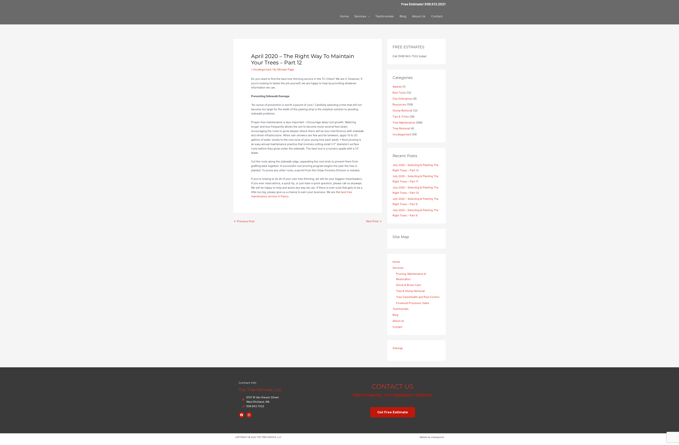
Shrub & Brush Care (408, 285)
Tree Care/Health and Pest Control (417, 297)
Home (344, 16)
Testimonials (384, 16)
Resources (399, 104)
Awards (397, 86)
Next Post (374, 221)
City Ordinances (403, 98)
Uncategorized (262, 69)
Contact (437, 16)
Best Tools (399, 92)
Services (360, 16)
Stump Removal (402, 110)
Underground (437, 437)
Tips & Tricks (401, 116)
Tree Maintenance (404, 122)
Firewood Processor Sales (412, 303)
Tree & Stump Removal (410, 291)
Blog (402, 16)
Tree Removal (401, 128)
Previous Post (244, 221)
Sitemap (398, 348)
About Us (418, 16)
